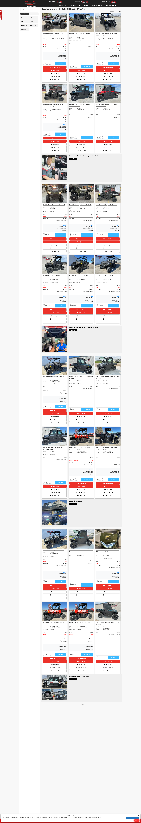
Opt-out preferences (5, 821)
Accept (132, 818)
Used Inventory (74, 5)
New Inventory (62, 5)
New (25, 13)
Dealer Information (110, 5)
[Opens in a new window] (54, 167)
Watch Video (73, 158)
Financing (85, 5)
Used (34, 13)
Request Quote (55, 73)
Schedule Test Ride (55, 76)
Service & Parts (96, 5)
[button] (138, 815)
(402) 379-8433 (55, 70)
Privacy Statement (11, 821)
